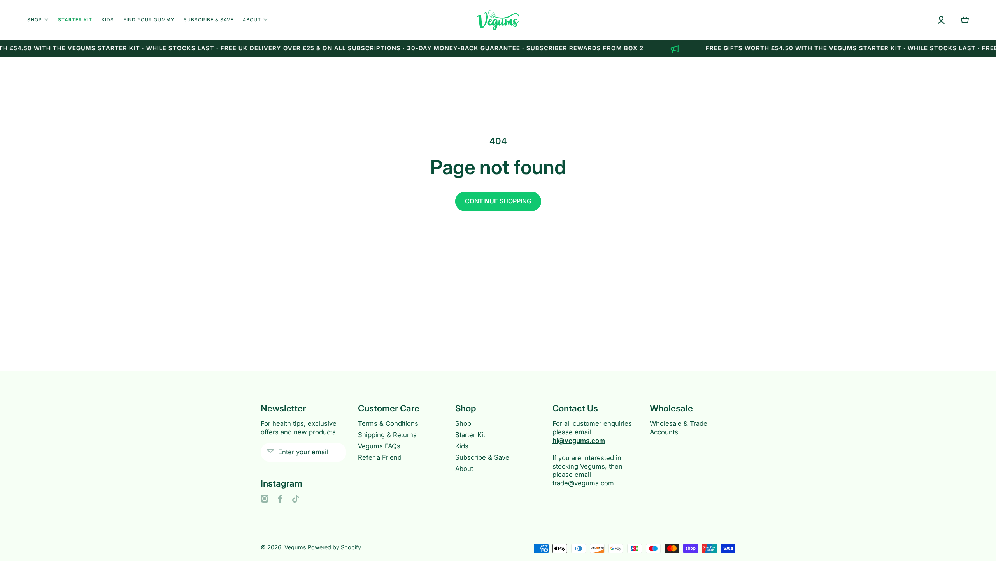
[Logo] (498, 20)
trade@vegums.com (583, 483)
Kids (461, 446)
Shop (463, 423)
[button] (965, 20)
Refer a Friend (380, 457)
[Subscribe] (336, 452)
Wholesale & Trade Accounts (678, 428)
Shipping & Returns (387, 435)
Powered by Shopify (334, 547)
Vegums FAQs (379, 446)
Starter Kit (470, 435)
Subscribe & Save (482, 457)
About (464, 469)
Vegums (295, 547)
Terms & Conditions (388, 423)
